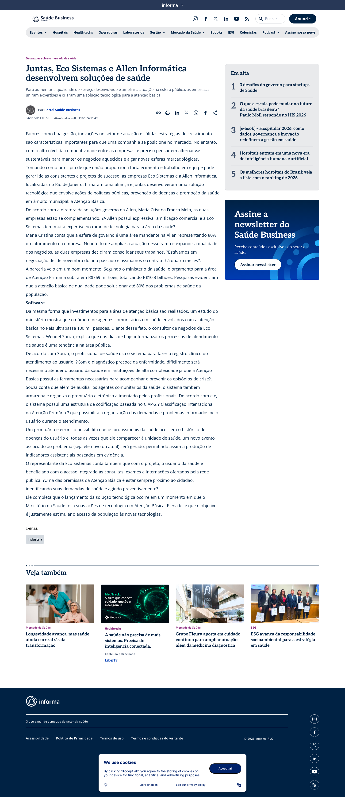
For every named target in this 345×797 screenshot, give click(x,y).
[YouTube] (236, 18)
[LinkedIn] (226, 18)
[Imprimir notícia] (167, 112)
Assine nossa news (300, 32)
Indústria (35, 539)
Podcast (268, 32)
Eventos (36, 32)
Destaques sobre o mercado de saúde (51, 58)
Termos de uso (112, 738)
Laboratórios (133, 32)
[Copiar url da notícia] (158, 112)
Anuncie (302, 18)
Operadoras (108, 32)
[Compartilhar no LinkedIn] (177, 112)
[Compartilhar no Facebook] (205, 112)
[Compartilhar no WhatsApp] (196, 112)
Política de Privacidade (74, 738)
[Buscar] (261, 19)
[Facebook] (205, 18)
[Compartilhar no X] (186, 112)
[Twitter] (216, 18)
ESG (231, 32)
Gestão (155, 32)
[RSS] (247, 18)
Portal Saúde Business (62, 110)
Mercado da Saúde (186, 32)
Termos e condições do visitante (157, 738)
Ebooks (216, 32)
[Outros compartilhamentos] (214, 112)
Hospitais (60, 32)
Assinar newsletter (258, 264)
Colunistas (248, 32)
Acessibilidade (37, 738)
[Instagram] (195, 18)
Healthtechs (83, 32)
